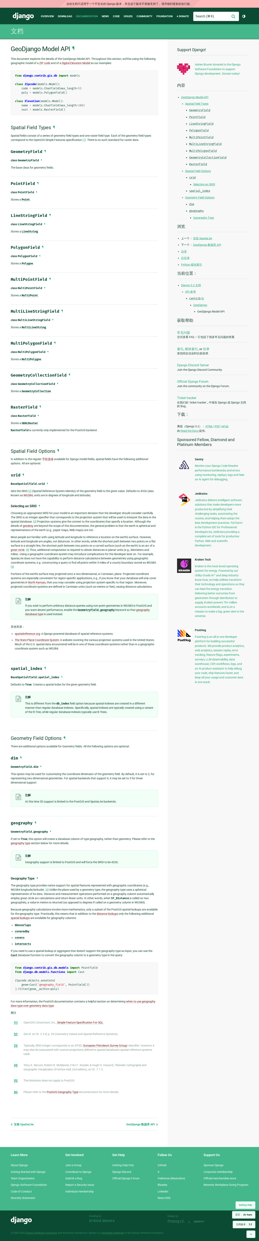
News (105, 16)
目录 (184, 251)
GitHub (162, 1165)
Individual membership (79, 1191)
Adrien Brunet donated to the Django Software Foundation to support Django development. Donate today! (218, 69)
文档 (17, 31)
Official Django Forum (192, 381)
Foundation (164, 16)
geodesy (28, 525)
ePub (225, 426)
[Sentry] (184, 470)
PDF (217, 426)
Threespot (177, 1221)
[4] (27, 549)
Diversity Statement (23, 1198)
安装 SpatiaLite (23, 1124)
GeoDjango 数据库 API (140, 1124)
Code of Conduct (21, 1191)
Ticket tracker (186, 398)
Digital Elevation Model (76, 63)
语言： (243, 1214)
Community (144, 16)
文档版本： (244, 1224)
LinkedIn (163, 1191)
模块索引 (191, 349)
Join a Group (73, 1165)
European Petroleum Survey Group (105, 1045)
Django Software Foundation (29, 1184)
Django (23, 16)
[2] (29, 491)
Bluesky (162, 1184)
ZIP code (44, 63)
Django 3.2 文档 (191, 285)
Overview (47, 16)
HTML (209, 426)
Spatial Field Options (198, 171)
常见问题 (183, 333)
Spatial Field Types (196, 103)
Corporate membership (218, 1171)
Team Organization (23, 1178)
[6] (47, 889)
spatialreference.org (27, 633)
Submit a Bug (73, 1178)
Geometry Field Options (199, 197)
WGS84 (28, 495)
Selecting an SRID (204, 184)
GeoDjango (200, 305)
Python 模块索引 (191, 264)
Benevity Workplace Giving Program (226, 1184)
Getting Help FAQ (123, 1165)
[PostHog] (184, 641)
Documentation (87, 16)
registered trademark (113, 1232)
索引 (180, 349)
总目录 (185, 258)
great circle (17, 549)
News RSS (164, 1198)
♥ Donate (183, 16)
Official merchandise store (220, 1178)
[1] (84, 140)
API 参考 (190, 291)
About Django (19, 1165)
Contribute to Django (78, 1171)
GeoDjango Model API (194, 97)
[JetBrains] (184, 505)
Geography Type (203, 217)
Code (116, 16)
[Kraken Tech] (184, 572)
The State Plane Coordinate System (37, 640)
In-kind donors (102, 1220)
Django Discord (121, 1171)
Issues (128, 16)
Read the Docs (189, 430)
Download (65, 16)
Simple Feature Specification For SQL (80, 1022)
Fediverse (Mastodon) (171, 1178)
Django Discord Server (193, 365)
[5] (12, 566)
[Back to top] (251, 1234)
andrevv (203, 1221)
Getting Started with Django (28, 1171)
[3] (34, 521)
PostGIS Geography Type (62, 1092)
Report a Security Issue (79, 1184)
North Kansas (37, 582)
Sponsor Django (214, 1165)
